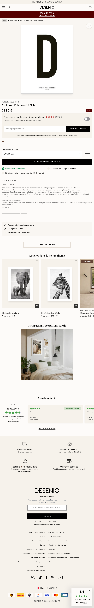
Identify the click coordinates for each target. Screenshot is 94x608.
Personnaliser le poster (47, 162)
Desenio (54, 601)
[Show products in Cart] (90, 7)
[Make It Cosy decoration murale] (47, 354)
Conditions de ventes (57, 545)
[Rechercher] (9, 7)
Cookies (51, 549)
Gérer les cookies (55, 562)
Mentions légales (39, 541)
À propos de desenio (37, 532)
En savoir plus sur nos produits (14, 213)
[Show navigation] (3, 7)
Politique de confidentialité (59, 553)
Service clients (54, 537)
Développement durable (36, 549)
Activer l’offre (78, 129)
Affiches (13, 20)
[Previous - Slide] (3, 60)
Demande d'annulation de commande (63, 558)
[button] (87, 154)
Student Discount (38, 558)
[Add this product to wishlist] (89, 26)
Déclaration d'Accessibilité (35, 553)
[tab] (15, 98)
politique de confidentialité (34, 135)
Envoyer (47, 516)
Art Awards (41, 566)
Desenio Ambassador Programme (32, 562)
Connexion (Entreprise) (36, 570)
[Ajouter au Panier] (37, 306)
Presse (43, 537)
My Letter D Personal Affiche (31, 20)
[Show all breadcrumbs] (4, 20)
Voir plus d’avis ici (47, 429)
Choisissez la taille (10, 149)
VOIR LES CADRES (47, 244)
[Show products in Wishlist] (85, 7)
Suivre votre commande (58, 541)
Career (43, 545)
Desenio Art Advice (56, 532)
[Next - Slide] (91, 60)
